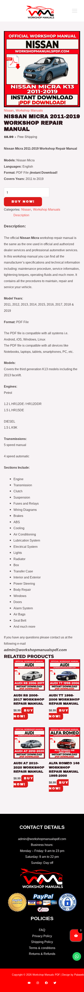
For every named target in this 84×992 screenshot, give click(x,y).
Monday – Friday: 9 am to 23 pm (42, 851)
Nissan (9, 110)
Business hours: (42, 844)
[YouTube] (29, 982)
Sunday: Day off (42, 862)
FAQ (42, 930)
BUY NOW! (23, 201)
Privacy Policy (42, 936)
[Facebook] (46, 982)
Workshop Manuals (29, 110)
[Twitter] (55, 982)
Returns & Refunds (42, 953)
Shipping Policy (42, 942)
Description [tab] (21, 215)
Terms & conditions (42, 948)
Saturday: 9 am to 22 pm (42, 856)
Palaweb (79, 974)
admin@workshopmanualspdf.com (42, 839)
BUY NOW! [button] (23, 713)
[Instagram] (37, 982)
